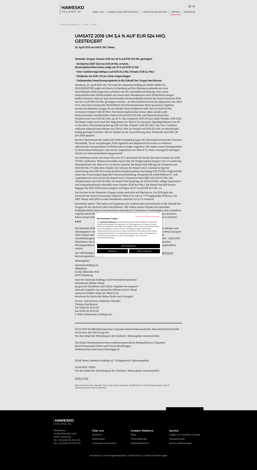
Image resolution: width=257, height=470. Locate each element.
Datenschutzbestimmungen (147, 216)
